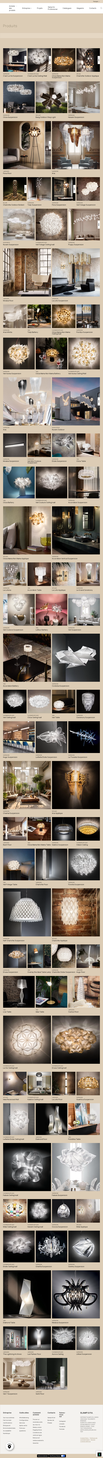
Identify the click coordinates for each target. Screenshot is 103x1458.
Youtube (61, 1429)
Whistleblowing (24, 1417)
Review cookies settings (87, 1440)
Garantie (35, 1443)
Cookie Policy (84, 1438)
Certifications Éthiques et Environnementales (9, 1425)
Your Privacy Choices (55, 1455)
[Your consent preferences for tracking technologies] (99, 1454)
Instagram (62, 1421)
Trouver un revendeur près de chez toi (37, 1422)
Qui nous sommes (8, 1417)
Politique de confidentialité (88, 1439)
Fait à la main (7, 1420)
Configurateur (23, 1420)
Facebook (62, 1426)
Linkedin (61, 1424)
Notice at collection (43, 1455)
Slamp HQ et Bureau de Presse (51, 1420)
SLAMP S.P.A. (86, 1413)
